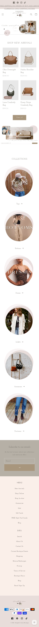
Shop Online (19, 493)
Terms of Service (19, 571)
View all (19, 117)
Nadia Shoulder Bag (27, 71)
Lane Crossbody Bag (9, 103)
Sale (19, 508)
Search (19, 536)
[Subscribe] (19, 467)
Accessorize (19, 503)
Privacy (19, 566)
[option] (19, 28)
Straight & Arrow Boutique (22, 622)
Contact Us (19, 546)
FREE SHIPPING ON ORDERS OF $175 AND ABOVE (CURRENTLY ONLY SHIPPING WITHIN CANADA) (19, 8)
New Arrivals (19, 488)
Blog (19, 523)
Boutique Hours (19, 576)
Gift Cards (19, 513)
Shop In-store (19, 498)
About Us (19, 541)
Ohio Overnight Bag (9, 71)
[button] (2, 14)
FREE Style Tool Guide (20, 518)
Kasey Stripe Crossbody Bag (26, 103)
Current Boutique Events (19, 551)
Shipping (19, 556)
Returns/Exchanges (19, 561)
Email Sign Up (19, 585)
